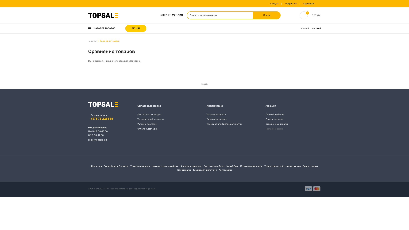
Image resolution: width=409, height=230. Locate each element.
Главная (92, 41)
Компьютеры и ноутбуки (165, 166)
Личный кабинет (275, 114)
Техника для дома (140, 166)
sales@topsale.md (97, 139)
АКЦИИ (136, 28)
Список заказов (274, 119)
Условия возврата (216, 114)
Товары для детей (274, 166)
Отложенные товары (277, 124)
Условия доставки (147, 124)
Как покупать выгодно (149, 114)
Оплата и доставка (147, 128)
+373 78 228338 (171, 15)
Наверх (204, 84)
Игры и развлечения (251, 166)
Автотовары (225, 170)
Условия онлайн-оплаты (150, 119)
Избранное (291, 3)
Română (305, 28)
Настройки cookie (274, 129)
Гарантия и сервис (216, 119)
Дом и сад (96, 166)
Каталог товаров (105, 28)
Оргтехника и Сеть (214, 166)
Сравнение (308, 3)
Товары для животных (205, 170)
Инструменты (293, 166)
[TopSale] (103, 15)
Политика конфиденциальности (224, 124)
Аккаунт (274, 3)
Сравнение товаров (109, 41)
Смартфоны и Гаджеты (116, 166)
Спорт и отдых (310, 166)
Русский (316, 28)
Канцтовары (184, 170)
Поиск (266, 15)
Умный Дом (232, 166)
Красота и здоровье (191, 166)
